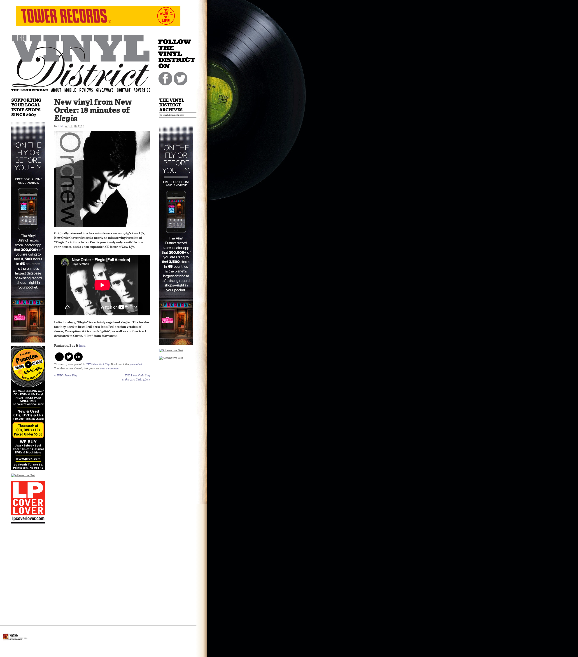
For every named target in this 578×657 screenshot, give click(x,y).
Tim (60, 126)
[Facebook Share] (59, 356)
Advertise (142, 90)
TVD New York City (98, 364)
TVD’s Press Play (65, 375)
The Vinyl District (80, 60)
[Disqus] (102, 443)
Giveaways (109, 90)
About (56, 90)
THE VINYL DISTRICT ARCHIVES (171, 105)
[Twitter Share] (69, 356)
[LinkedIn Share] (78, 356)
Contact (126, 90)
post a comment (109, 368)
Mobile (70, 90)
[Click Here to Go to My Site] (28, 345)
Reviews (89, 90)
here (82, 345)
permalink (136, 364)
